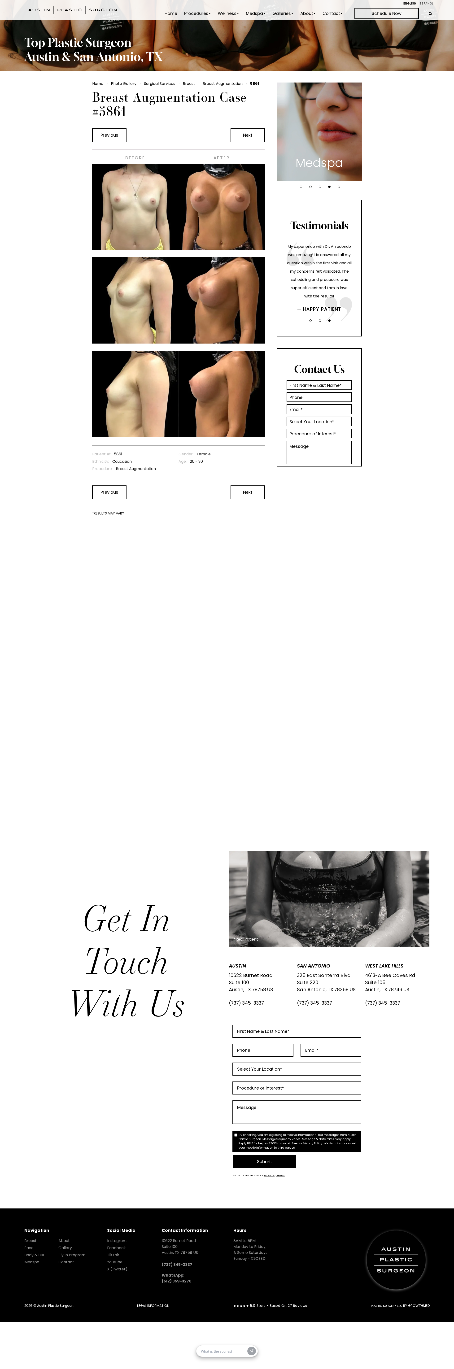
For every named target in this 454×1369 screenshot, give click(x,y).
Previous (109, 135)
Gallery (65, 1248)
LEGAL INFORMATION (153, 1305)
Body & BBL (34, 1255)
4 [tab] (329, 187)
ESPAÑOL (426, 3)
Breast (189, 83)
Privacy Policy (312, 1143)
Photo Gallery (123, 83)
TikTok (113, 1255)
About (306, 13)
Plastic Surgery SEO (386, 1306)
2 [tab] (310, 187)
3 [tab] (320, 187)
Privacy (269, 1175)
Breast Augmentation (223, 83)
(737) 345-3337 (246, 1003)
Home (171, 13)
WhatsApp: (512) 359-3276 (177, 1278)
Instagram (117, 1240)
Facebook (116, 1248)
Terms (280, 1175)
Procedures (196, 13)
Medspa (254, 13)
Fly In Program (71, 1255)
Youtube (114, 1262)
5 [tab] (339, 187)
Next (247, 135)
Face (29, 1248)
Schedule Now (387, 13)
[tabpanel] (319, 132)
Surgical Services (159, 83)
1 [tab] (301, 187)
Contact (331, 13)
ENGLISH (409, 3)
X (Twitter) (117, 1269)
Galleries (281, 13)
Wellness (227, 13)
